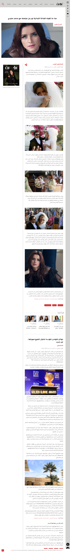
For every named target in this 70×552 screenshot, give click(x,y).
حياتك (25, 4)
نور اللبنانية (60, 305)
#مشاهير (61, 323)
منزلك (20, 4)
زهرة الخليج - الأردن (58, 67)
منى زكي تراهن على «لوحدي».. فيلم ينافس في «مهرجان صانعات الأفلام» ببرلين (58, 327)
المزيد (12, 550)
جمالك (36, 4)
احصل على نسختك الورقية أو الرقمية (11, 87)
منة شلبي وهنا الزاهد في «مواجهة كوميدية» (44, 327)
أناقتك (41, 4)
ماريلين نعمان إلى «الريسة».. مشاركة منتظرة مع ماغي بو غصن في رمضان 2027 (30, 327)
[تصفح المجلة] (67, 548)
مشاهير (46, 4)
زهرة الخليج (60, 348)
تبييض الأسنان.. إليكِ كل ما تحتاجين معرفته (46, 299)
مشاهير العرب (48, 305)
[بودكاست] (67, 544)
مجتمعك (30, 4)
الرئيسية (52, 4)
